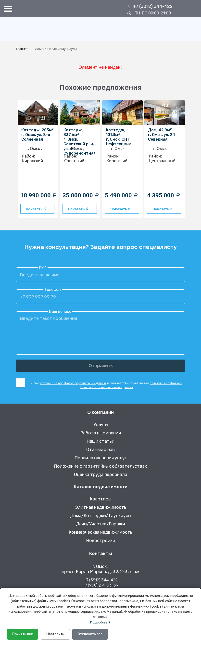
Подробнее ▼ (100, 622)
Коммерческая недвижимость (100, 532)
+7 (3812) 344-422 (153, 6)
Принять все (22, 634)
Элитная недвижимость (100, 507)
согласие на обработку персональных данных (73, 383)
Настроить (55, 634)
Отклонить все (90, 634)
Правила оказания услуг (100, 458)
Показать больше (40, 209)
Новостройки (100, 540)
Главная (22, 48)
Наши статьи (100, 441)
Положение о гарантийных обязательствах (100, 466)
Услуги (100, 424)
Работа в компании (100, 433)
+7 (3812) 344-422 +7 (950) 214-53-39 (100, 582)
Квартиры (100, 499)
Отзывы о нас (100, 449)
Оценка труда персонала (100, 474)
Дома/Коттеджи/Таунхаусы (100, 515)
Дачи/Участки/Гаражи (100, 524)
